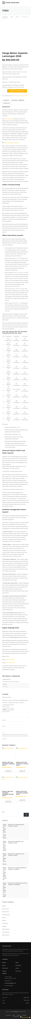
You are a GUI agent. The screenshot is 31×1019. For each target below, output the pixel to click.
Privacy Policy (16, 1016)
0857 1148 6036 (10, 662)
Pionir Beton (5, 923)
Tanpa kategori (5, 929)
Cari (3, 812)
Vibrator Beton (5, 935)
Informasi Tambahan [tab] (18, 100)
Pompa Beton (18, 965)
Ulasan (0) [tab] (6, 103)
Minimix (4, 920)
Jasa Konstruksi (6, 914)
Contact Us (19, 1015)
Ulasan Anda (6, 711)
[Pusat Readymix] (10, 2)
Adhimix (4, 906)
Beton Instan (5, 909)
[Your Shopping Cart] (27, 11)
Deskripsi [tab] (6, 100)
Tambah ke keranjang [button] (8, 771)
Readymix (4, 926)
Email (4, 726)
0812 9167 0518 (10, 659)
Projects (13, 1015)
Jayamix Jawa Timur (23, 95)
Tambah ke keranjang (17, 90)
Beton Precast (5, 911)
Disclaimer (24, 1015)
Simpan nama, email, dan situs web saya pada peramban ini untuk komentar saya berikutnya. (15, 735)
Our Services (8, 1015)
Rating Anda (6, 706)
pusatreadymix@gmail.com (10, 983)
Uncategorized (5, 932)
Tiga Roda (4, 971)
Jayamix (14, 95)
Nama (4, 720)
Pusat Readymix (9, 118)
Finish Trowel (18, 971)
